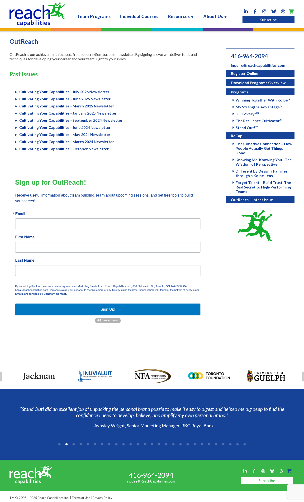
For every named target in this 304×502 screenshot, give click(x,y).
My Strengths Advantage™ (259, 107)
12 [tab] (137, 444)
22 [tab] (209, 444)
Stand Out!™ (247, 127)
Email (20, 214)
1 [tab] (59, 444)
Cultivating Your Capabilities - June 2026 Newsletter (65, 99)
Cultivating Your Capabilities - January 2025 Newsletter (68, 113)
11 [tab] (130, 444)
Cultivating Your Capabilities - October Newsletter (64, 148)
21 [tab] (202, 444)
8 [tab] (109, 444)
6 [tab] (95, 444)
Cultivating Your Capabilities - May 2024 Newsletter (64, 134)
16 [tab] (166, 444)
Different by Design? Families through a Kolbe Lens (262, 173)
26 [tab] (237, 444)
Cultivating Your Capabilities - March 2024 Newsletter (66, 141)
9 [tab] (116, 444)
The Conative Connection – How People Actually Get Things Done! (264, 148)
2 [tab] (66, 444)
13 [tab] (144, 444)
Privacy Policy (102, 498)
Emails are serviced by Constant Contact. (41, 293)
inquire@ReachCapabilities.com (151, 481)
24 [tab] (223, 444)
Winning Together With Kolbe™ (263, 100)
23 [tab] (216, 444)
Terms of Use (81, 498)
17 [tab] (173, 444)
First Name (25, 237)
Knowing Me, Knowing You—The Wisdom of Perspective (264, 161)
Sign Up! (107, 309)
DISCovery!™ (247, 113)
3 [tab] (73, 444)
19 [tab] (187, 444)
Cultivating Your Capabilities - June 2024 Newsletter (65, 127)
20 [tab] (194, 444)
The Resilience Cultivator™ (259, 120)
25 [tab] (230, 444)
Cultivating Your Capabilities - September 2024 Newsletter (71, 120)
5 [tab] (88, 444)
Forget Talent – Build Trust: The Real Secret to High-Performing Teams (263, 187)
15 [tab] (159, 444)
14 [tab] (152, 444)
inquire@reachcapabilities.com (258, 65)
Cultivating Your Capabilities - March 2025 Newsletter (66, 106)
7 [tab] (102, 444)
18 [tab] (180, 444)
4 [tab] (80, 444)
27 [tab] (244, 444)
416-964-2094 (249, 56)
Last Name (24, 260)
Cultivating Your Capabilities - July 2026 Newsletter (64, 91)
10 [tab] (123, 444)
